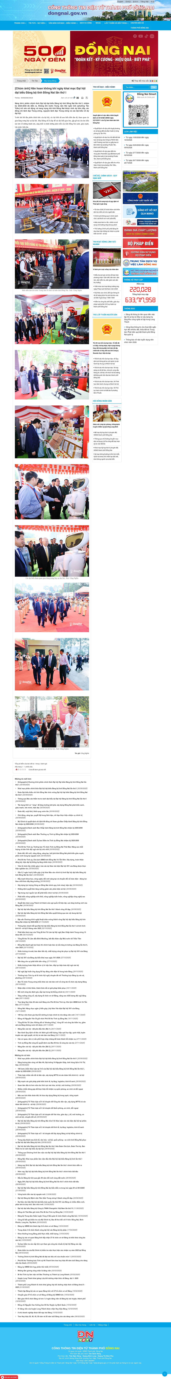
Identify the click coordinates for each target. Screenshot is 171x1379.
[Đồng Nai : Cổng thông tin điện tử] (31, 10)
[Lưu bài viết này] (87, 97)
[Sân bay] (140, 180)
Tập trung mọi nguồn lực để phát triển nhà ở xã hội (38, 893)
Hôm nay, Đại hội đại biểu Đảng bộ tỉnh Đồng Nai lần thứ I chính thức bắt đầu (48, 1171)
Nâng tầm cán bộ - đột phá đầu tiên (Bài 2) (34, 1050)
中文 (152, 1)
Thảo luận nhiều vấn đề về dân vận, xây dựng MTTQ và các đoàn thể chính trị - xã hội (51, 1075)
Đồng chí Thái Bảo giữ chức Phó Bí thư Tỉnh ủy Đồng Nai (40, 1212)
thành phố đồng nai (140, 28)
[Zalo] (140, 109)
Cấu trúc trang (80, 1325)
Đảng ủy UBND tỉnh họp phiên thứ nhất (33, 1267)
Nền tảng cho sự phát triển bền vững (32, 961)
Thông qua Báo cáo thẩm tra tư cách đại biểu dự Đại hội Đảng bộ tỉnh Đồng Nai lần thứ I (52, 798)
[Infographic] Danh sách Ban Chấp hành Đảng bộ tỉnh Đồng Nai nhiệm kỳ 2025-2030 (50, 828)
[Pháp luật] (140, 198)
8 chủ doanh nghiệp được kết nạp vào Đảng (35, 1312)
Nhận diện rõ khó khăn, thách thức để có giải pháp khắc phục (42, 988)
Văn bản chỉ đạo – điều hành (62, 23)
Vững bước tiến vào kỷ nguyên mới (31, 1194)
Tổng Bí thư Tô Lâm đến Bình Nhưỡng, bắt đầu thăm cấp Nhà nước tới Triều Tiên (49, 938)
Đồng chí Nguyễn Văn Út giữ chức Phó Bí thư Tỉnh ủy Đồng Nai (42, 1018)
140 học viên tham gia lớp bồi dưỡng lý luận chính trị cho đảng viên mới (46, 1015)
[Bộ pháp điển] (140, 243)
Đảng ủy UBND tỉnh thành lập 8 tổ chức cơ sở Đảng (38, 1226)
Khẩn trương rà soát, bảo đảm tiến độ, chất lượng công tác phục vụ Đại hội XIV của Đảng (53, 951)
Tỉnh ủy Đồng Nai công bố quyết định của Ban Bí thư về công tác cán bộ (46, 1043)
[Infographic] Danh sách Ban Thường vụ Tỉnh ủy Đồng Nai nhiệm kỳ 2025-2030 (48, 834)
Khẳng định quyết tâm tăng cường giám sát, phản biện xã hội (42, 889)
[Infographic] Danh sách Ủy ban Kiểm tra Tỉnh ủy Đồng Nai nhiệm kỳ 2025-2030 (48, 840)
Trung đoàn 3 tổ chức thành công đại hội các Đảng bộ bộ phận (42, 1230)
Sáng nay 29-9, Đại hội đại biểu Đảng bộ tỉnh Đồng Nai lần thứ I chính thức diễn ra (50, 1165)
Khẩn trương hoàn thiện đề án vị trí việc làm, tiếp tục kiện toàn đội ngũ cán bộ (48, 965)
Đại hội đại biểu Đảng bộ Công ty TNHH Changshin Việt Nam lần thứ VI (45, 1208)
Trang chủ (19, 23)
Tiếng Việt (144, 1)
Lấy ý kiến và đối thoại (116, 23)
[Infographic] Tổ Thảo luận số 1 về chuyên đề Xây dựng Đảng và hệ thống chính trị (50, 1133)
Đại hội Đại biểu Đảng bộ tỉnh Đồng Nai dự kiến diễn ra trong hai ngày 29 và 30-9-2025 (51, 1188)
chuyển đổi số (137, 23)
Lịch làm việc (130, 131)
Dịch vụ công (86, 23)
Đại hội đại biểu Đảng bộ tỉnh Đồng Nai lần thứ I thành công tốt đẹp (44, 909)
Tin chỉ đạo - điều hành (104, 87)
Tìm (153, 87)
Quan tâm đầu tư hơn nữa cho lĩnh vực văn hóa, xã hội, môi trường (44, 1085)
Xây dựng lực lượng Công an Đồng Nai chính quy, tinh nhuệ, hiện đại (45, 885)
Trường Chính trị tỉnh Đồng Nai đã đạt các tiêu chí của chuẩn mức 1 (44, 1256)
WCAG (98, 23)
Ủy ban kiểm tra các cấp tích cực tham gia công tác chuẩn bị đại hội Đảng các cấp (49, 1244)
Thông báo (129, 308)
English (120, 1)
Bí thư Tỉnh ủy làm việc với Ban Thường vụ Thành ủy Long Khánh (43, 1274)
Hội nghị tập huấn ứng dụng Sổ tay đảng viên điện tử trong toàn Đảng (45, 971)
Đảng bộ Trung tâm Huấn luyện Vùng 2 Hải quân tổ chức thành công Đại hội (47, 1216)
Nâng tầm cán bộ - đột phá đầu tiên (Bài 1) (34, 1029)
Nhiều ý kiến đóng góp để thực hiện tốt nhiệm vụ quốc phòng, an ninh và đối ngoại (50, 1089)
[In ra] (82, 97)
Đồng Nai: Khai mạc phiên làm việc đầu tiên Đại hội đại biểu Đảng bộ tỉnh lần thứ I (50, 1159)
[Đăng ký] (140, 211)
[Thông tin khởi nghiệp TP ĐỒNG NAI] (140, 222)
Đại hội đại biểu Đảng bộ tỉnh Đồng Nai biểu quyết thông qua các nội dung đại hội (50, 913)
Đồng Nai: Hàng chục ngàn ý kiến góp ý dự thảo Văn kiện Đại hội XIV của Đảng (48, 1008)
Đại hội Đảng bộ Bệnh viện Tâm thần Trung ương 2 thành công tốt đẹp (45, 1198)
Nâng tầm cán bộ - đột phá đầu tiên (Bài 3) (34, 1046)
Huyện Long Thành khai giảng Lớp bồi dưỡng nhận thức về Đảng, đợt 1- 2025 (48, 1278)
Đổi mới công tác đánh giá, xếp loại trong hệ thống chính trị (41, 992)
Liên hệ (92, 1325)
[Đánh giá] (140, 231)
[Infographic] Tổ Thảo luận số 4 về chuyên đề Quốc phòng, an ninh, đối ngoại (48, 1108)
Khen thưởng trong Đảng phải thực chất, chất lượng (38, 1233)
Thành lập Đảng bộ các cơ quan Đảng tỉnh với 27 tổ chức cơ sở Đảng (45, 1291)
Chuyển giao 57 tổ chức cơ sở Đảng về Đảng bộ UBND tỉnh (40, 1295)
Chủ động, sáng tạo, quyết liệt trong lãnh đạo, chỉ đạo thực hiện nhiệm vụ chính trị (50, 815)
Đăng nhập (102, 1325)
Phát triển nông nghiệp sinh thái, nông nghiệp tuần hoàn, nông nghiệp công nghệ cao (51, 896)
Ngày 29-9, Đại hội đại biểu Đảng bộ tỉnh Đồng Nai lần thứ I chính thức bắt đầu (48, 1181)
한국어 (135, 1)
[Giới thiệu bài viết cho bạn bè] (77, 97)
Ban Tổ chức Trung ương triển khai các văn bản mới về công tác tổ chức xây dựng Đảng (52, 982)
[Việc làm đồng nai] (140, 262)
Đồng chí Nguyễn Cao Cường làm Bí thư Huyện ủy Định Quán (42, 1305)
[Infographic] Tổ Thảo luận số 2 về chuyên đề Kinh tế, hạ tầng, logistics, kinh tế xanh (51, 1127)
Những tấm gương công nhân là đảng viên (34, 1270)
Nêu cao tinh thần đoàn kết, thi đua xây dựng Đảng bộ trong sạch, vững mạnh (48, 1095)
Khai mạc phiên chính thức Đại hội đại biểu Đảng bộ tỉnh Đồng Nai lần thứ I (47, 788)
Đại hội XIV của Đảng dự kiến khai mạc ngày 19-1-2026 (39, 957)
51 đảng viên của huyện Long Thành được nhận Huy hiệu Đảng (42, 1309)
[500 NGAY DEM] (85, 53)
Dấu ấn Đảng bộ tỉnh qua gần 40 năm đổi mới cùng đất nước (41, 1178)
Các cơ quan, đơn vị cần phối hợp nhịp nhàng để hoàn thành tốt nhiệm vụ (47, 1039)
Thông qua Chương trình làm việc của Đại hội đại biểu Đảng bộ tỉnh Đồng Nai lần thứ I (51, 1152)
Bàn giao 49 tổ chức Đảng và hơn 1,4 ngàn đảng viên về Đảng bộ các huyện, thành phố (52, 1298)
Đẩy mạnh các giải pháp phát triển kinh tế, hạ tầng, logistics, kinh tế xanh (46, 1081)
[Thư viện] (140, 253)
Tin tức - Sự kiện (37, 23)
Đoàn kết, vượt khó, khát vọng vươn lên (33, 811)
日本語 (128, 1)
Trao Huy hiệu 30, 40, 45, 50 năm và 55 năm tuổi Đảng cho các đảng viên (46, 1316)
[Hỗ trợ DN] (140, 271)
